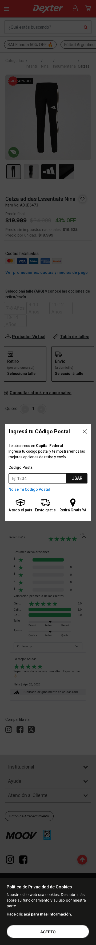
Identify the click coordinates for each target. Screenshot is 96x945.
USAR (76, 478)
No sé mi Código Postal (29, 489)
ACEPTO (48, 931)
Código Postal (21, 467)
